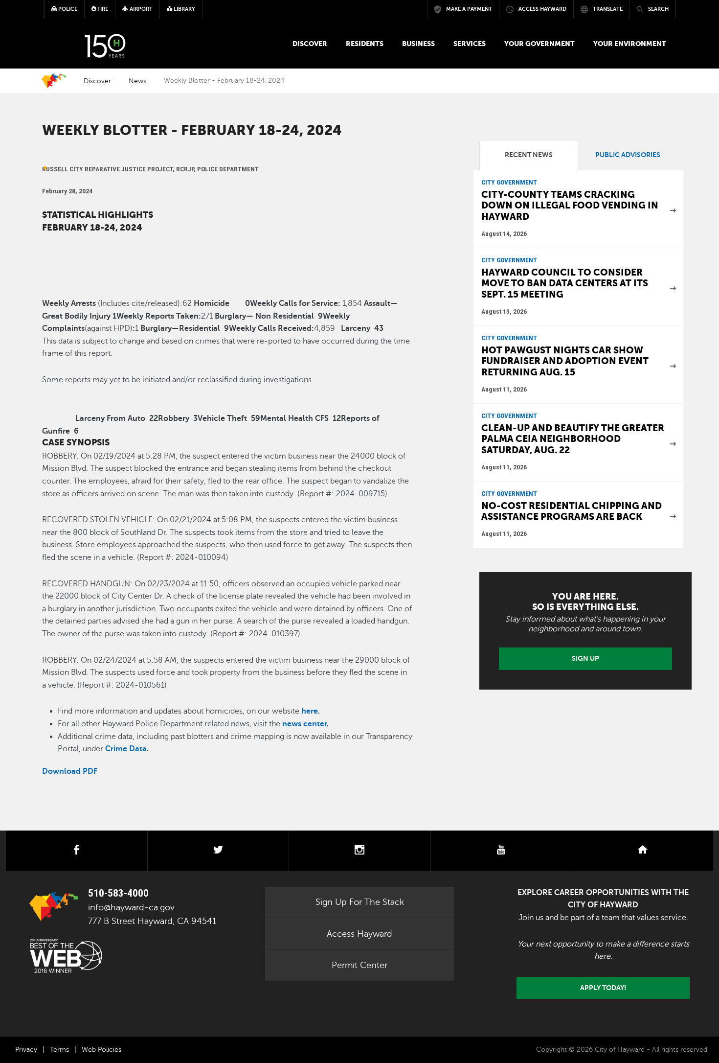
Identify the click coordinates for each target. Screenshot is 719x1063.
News (137, 81)
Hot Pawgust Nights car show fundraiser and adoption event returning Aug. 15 (565, 361)
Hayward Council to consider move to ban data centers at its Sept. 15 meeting (564, 283)
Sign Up (585, 658)
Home (54, 81)
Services (469, 43)
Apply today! (603, 988)
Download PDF (69, 771)
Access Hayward (359, 934)
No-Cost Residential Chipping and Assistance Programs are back (571, 511)
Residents (364, 43)
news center (304, 723)
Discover (309, 43)
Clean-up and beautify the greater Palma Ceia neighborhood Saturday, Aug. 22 (572, 439)
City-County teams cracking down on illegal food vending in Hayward (569, 205)
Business (418, 43)
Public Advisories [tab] (627, 155)
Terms (59, 1049)
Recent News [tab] (529, 155)
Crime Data (126, 748)
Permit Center (359, 965)
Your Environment (629, 43)
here (309, 711)
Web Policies (101, 1049)
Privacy (26, 1049)
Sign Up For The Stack (359, 902)
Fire (102, 9)
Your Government (539, 43)
